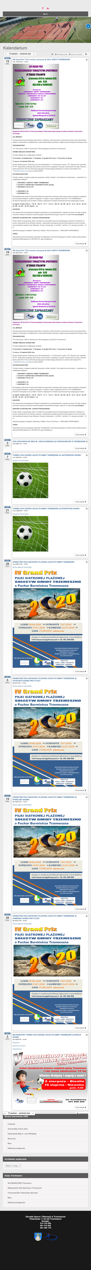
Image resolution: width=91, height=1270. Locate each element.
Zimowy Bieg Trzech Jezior (18, 1129)
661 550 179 (45, 1227)
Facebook (11, 1124)
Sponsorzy (12, 1138)
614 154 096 (45, 1223)
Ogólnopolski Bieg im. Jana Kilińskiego (22, 1133)
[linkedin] (48, 8)
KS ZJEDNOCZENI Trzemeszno (20, 1183)
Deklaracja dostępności (16, 1148)
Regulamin (16, 1042)
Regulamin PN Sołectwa (21, 460)
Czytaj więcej (80, 243)
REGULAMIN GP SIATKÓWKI (22, 567)
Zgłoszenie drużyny (19, 1046)
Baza (9, 1143)
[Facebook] (43, 8)
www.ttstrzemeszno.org (20, 171)
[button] (82, 1113)
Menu (45, 14)
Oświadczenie (17, 1049)
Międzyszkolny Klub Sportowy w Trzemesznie (25, 1188)
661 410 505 (45, 1225)
